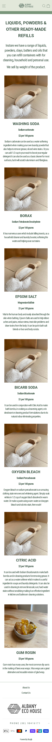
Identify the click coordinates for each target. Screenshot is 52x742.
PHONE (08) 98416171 (25, 723)
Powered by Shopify (26, 739)
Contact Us (26, 692)
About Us (26, 687)
